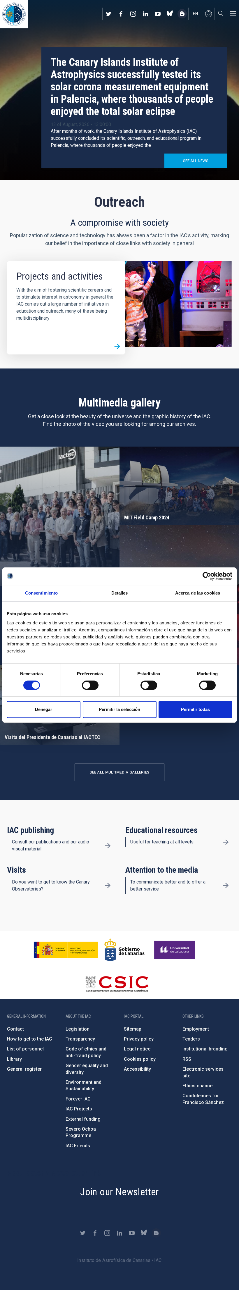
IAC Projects (79, 1109)
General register (24, 1069)
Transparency (80, 1039)
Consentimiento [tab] (41, 592)
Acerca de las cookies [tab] (197, 592)
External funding (83, 1119)
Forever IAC (78, 1099)
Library (14, 1059)
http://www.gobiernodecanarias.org (124, 950)
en (195, 13)
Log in (208, 14)
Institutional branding (205, 1049)
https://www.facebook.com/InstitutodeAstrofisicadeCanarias (121, 14)
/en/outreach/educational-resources (226, 842)
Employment (195, 1029)
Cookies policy (140, 1059)
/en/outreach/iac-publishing (108, 845)
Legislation (77, 1029)
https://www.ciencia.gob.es (66, 949)
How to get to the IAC (29, 1039)
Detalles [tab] (119, 592)
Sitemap (132, 1029)
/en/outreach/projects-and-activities (117, 346)
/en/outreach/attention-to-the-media (226, 885)
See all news (195, 161)
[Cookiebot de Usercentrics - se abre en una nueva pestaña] (206, 576)
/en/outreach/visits (108, 885)
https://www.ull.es (175, 950)
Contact (15, 1029)
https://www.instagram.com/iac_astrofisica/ (133, 14)
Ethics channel (198, 1086)
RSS (186, 1059)
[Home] (14, 14)
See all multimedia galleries (119, 772)
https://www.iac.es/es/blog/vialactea (182, 14)
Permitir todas (195, 709)
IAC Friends (78, 1145)
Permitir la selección (119, 709)
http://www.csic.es (117, 984)
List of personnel (25, 1049)
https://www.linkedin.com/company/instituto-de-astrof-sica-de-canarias (145, 14)
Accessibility (137, 1069)
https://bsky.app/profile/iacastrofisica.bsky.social (170, 14)
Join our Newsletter (119, 1192)
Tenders (191, 1039)
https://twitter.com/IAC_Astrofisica (109, 14)
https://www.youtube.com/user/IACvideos (158, 14)
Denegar (43, 709)
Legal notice (137, 1049)
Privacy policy (139, 1039)
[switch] (90, 685)
